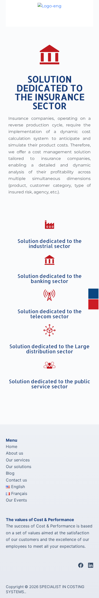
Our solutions (18, 466)
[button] (28, 19)
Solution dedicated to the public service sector (49, 384)
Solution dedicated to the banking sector (50, 278)
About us (14, 453)
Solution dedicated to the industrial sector (50, 243)
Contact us (16, 480)
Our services (18, 459)
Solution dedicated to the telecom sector (50, 314)
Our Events (16, 500)
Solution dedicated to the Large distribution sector (49, 349)
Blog (10, 473)
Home (11, 446)
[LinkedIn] (90, 565)
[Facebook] (80, 565)
